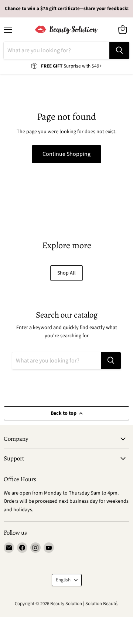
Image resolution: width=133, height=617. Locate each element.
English (63, 580)
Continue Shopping (66, 154)
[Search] (119, 50)
